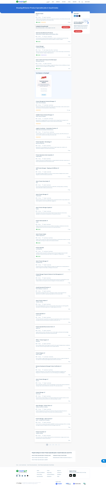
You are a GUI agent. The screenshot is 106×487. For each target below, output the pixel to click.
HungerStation (39, 156)
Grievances (49, 476)
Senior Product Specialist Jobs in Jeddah (40, 459)
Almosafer (38, 341)
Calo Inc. (37, 380)
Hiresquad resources (40, 61)
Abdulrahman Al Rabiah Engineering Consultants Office (47, 34)
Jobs (53, 1)
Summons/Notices (50, 474)
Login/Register (66, 27)
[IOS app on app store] (70, 475)
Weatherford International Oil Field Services (44, 129)
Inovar (37, 15)
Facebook (77, 16)
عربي (48, 1)
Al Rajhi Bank (38, 195)
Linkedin (75, 16)
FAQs (58, 476)
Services (58, 1)
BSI (36, 367)
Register (74, 1)
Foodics (37, 208)
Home (38, 470)
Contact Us (59, 472)
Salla (37, 169)
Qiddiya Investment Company (42, 406)
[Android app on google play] (74, 475)
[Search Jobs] (79, 2)
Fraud (48, 470)
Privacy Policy (39, 474)
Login (69, 1)
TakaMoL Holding (39, 301)
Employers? (87, 1)
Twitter (79, 16)
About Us (59, 470)
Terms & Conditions (41, 472)
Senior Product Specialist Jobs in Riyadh (40, 457)
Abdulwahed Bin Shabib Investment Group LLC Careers (63, 457)
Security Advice (40, 476)
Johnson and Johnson (40, 143)
